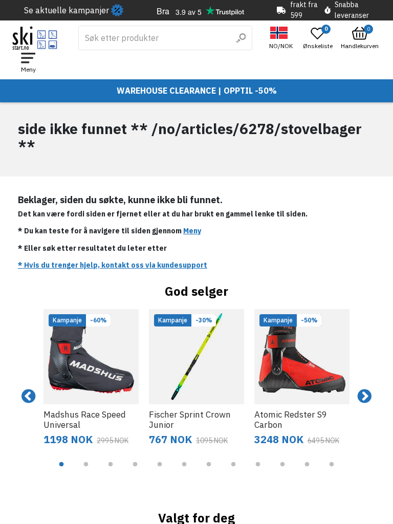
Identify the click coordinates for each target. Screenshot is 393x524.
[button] (282, 38)
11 (307, 472)
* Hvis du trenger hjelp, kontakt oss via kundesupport (112, 265)
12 (331, 472)
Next (364, 396)
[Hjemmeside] (35, 38)
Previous (28, 396)
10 (282, 472)
